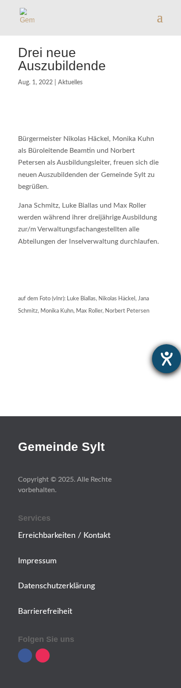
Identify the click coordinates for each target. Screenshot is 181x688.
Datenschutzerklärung (56, 586)
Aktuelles (70, 82)
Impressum (37, 561)
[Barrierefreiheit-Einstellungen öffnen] (166, 358)
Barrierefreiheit (45, 612)
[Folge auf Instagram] (43, 655)
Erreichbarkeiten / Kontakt (64, 536)
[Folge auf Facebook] (25, 655)
